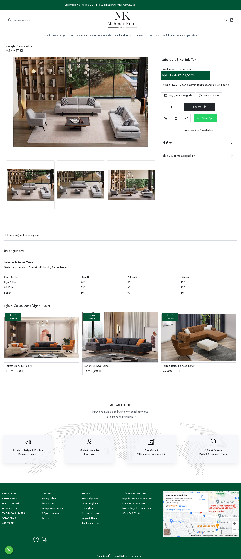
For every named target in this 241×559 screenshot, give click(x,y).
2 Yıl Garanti (151, 450)
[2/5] (10, 223)
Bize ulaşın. (89, 454)
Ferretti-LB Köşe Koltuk (96, 366)
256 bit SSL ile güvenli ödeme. (213, 454)
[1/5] (8, 223)
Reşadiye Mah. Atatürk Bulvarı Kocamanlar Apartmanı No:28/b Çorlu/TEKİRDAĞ (137, 503)
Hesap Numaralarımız (53, 508)
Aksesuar (196, 35)
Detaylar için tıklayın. (28, 454)
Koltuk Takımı (50, 35)
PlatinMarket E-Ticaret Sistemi (112, 556)
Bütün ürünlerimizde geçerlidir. (151, 454)
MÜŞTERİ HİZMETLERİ (134, 493)
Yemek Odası (105, 35)
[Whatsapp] (9, 550)
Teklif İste (166, 143)
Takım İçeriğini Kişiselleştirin (198, 130)
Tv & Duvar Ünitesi (85, 35)
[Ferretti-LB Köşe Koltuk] (120, 337)
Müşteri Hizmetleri (90, 450)
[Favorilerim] (226, 20)
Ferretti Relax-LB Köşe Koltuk (179, 366)
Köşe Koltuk (66, 35)
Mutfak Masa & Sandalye (176, 35)
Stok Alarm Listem (91, 513)
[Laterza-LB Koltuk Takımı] (80, 102)
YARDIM (46, 493)
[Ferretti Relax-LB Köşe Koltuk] (198, 337)
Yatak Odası (121, 35)
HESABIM (87, 493)
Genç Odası (153, 35)
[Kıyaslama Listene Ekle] (176, 118)
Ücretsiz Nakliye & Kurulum (28, 450)
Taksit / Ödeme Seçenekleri (178, 156)
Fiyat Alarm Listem (91, 523)
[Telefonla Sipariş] (165, 118)
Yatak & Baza (137, 35)
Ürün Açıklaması (14, 251)
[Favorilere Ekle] (186, 118)
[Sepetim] (231, 20)
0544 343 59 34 (131, 513)
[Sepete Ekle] (199, 107)
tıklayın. (225, 85)
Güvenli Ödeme (213, 450)
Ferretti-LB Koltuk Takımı (18, 366)
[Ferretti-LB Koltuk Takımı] (41, 337)
